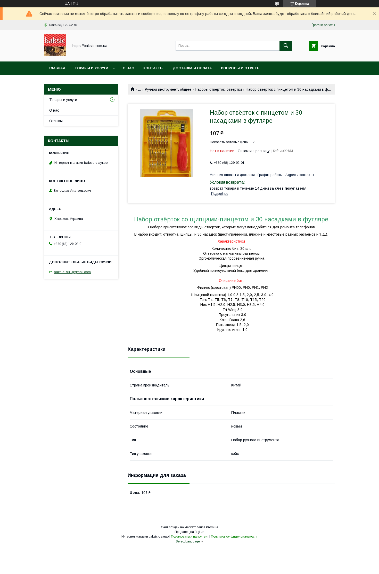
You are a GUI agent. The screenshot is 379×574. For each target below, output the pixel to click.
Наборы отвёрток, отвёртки (218, 89)
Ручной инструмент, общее (168, 89)
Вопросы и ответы (240, 68)
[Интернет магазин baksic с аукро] (55, 55)
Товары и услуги (91, 68)
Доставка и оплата (192, 68)
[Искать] (285, 46)
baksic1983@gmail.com (72, 272)
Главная (57, 68)
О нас (128, 68)
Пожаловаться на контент (190, 536)
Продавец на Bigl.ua (189, 532)
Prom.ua (212, 527)
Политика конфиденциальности (234, 536)
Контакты (153, 68)
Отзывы (56, 121)
